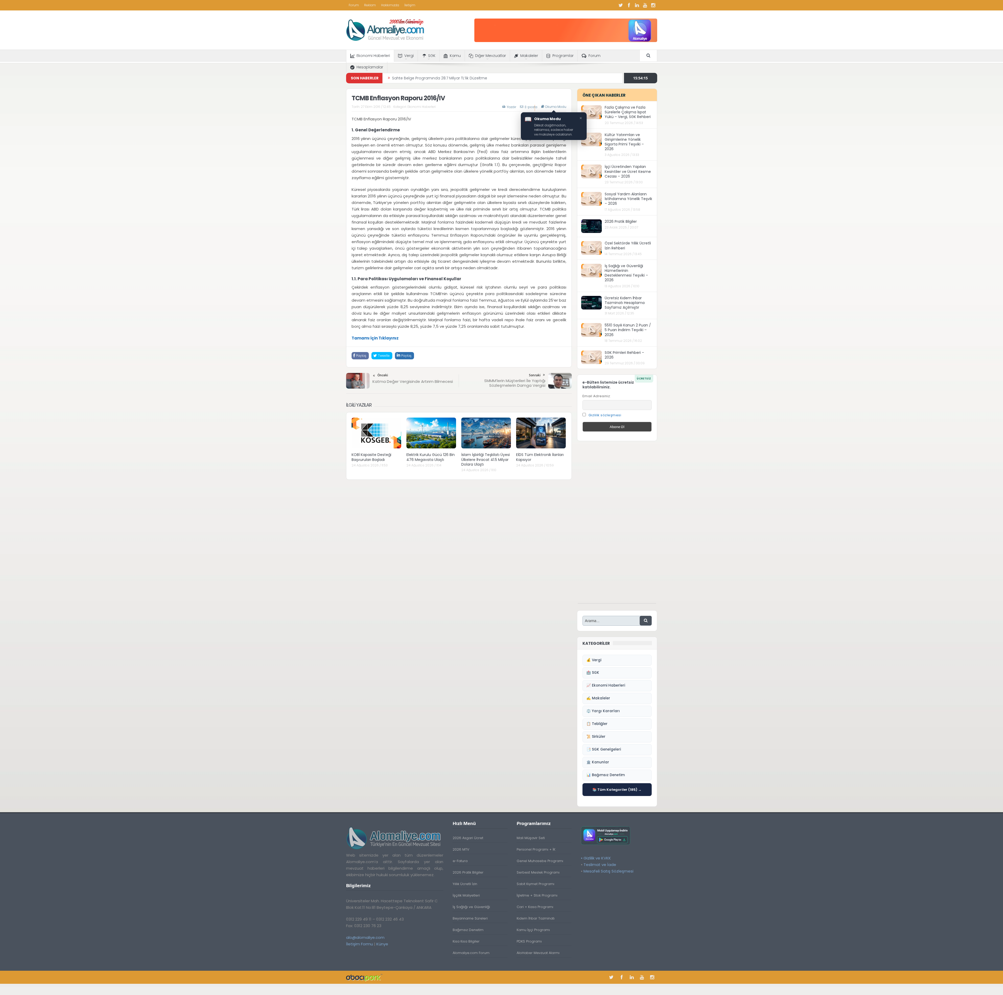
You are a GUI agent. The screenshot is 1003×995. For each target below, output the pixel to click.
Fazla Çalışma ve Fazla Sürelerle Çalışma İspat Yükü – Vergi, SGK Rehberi (628, 112)
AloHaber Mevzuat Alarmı (538, 952)
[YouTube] (645, 5)
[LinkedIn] (637, 5)
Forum (354, 5)
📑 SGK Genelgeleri (603, 749)
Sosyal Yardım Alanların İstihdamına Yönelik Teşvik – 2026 (628, 198)
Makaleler (529, 55)
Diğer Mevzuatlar (490, 55)
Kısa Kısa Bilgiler (466, 941)
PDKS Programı (529, 941)
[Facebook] (629, 5)
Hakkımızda (390, 5)
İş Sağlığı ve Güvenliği (471, 906)
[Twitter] (621, 5)
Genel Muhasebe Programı (540, 860)
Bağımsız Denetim (468, 929)
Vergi (409, 55)
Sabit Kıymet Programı (535, 883)
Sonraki (534, 375)
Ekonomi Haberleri (373, 55)
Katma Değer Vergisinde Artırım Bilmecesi (412, 381)
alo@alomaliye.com (365, 937)
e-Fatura (460, 860)
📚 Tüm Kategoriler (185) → (617, 789)
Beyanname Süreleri (470, 918)
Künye (382, 944)
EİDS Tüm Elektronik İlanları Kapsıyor (540, 457)
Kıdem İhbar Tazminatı (536, 918)
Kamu (455, 55)
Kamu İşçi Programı (533, 929)
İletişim (409, 5)
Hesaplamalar (370, 67)
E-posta (531, 107)
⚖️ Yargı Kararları (603, 711)
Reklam (370, 5)
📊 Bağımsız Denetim (605, 774)
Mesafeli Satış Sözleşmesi (608, 871)
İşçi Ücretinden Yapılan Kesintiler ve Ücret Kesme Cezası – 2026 (628, 171)
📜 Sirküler (595, 736)
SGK (431, 55)
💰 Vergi (593, 660)
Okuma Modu (555, 107)
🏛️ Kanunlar (597, 762)
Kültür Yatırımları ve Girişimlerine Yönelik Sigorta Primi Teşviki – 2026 (624, 142)
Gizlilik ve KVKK (597, 858)
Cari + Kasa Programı (535, 906)
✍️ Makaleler (598, 698)
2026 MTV (461, 849)
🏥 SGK (592, 672)
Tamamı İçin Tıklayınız (375, 338)
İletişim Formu (359, 944)
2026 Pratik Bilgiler (621, 221)
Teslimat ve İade (600, 864)
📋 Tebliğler (597, 723)
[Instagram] (653, 5)
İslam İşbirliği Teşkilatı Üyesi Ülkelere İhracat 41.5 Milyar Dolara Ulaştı (485, 459)
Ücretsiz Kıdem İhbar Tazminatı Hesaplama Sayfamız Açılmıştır (625, 302)
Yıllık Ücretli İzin (465, 883)
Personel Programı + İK (536, 849)
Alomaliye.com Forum (471, 952)
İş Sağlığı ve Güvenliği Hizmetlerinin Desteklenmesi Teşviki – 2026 (626, 273)
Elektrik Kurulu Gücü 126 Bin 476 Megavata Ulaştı (430, 457)
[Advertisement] (617, 525)
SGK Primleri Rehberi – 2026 (624, 355)
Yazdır (511, 107)
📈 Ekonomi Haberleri (605, 685)
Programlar (563, 55)
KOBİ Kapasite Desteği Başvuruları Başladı (430, 78)
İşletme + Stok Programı (537, 895)
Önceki (382, 375)
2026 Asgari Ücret (468, 837)
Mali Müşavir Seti (531, 837)
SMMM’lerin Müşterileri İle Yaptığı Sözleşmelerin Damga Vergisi (514, 383)
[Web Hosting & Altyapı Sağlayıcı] (364, 977)
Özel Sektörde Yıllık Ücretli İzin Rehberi (628, 245)
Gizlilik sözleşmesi (604, 415)
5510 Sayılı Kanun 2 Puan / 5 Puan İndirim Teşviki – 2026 (628, 330)
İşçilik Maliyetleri (466, 895)
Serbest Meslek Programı (538, 872)
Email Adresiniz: (596, 396)
